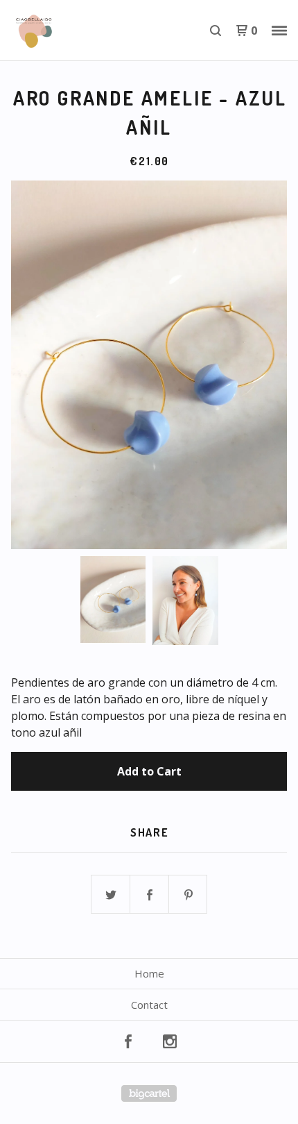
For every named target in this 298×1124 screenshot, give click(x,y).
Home (149, 973)
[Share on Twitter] (110, 894)
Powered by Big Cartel (149, 1093)
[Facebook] (128, 1041)
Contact (149, 1005)
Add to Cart (149, 771)
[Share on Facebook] (149, 894)
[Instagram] (169, 1041)
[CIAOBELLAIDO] (80, 30)
